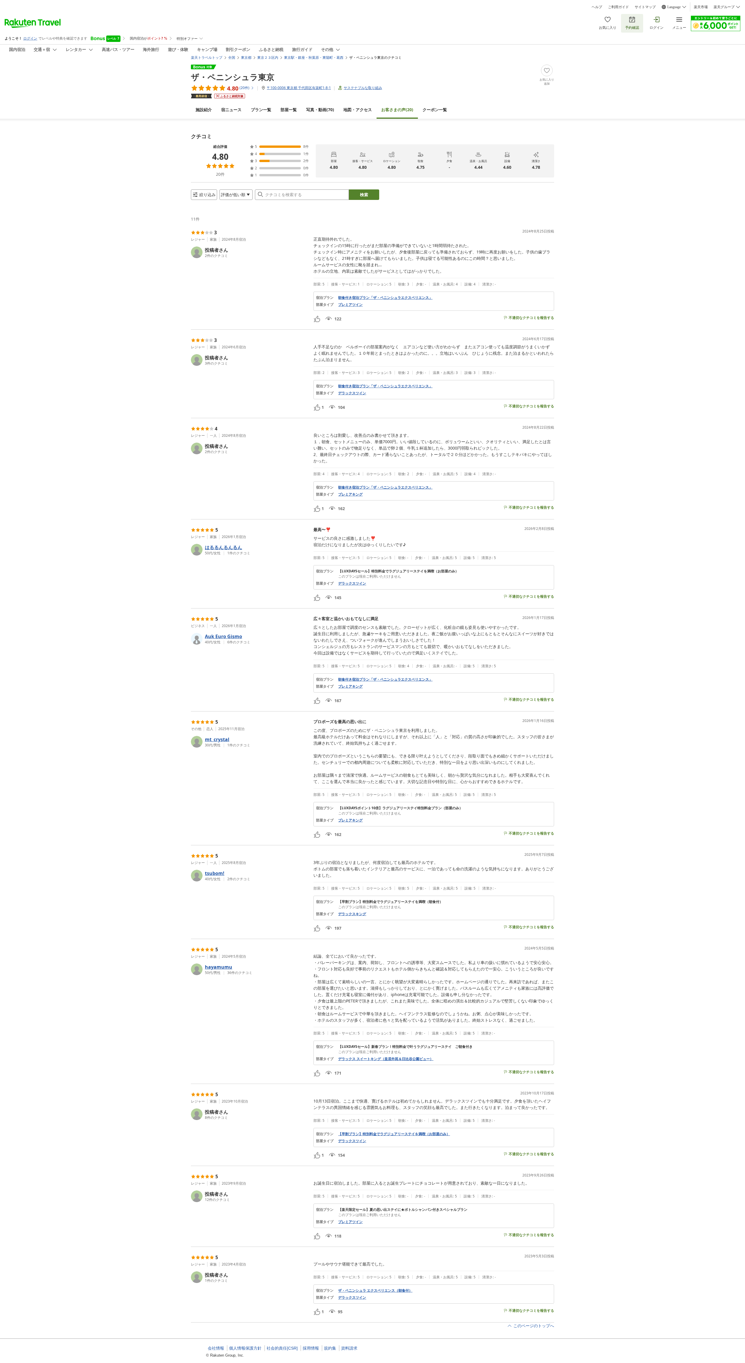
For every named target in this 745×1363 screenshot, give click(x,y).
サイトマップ (645, 7)
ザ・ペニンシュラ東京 (232, 76)
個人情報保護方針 (245, 1348)
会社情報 (216, 1348)
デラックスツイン (352, 393)
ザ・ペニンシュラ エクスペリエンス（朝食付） (375, 1290)
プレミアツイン (350, 304)
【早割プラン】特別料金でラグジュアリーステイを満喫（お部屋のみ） (394, 1134)
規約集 (330, 1348)
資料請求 (349, 1348)
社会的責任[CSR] (282, 1348)
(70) (320, 109)
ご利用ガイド (618, 7)
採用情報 (311, 1348)
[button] (250, 252)
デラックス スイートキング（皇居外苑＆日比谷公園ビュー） (385, 1059)
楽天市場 (701, 7)
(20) (397, 109)
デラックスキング (352, 914)
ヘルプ (597, 7)
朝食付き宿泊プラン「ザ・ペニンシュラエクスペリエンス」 (385, 297)
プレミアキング (350, 494)
